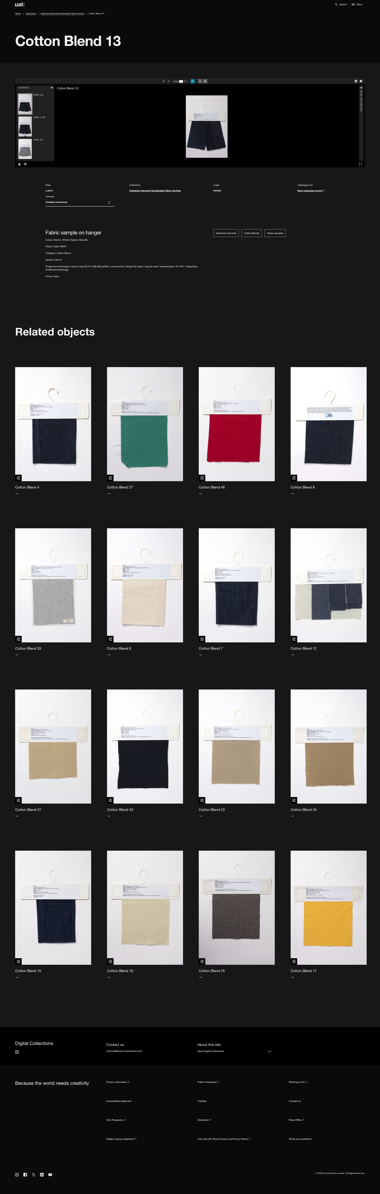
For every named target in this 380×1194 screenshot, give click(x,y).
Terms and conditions (300, 1138)
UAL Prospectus (115, 1119)
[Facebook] (25, 1174)
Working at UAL (297, 1081)
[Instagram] (17, 1052)
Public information (207, 1081)
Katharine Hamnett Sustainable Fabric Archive (62, 13)
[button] (341, 4)
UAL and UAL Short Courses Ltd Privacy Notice (223, 1138)
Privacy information (116, 1081)
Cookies (202, 1101)
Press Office (295, 1119)
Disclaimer (203, 1119)
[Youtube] (50, 1174)
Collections (31, 13)
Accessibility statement (118, 1101)
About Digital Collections (211, 1051)
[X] (33, 1174)
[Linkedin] (42, 1174)
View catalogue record (310, 190)
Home (18, 13)
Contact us (295, 1101)
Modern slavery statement (120, 1138)
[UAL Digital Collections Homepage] (19, 4)
